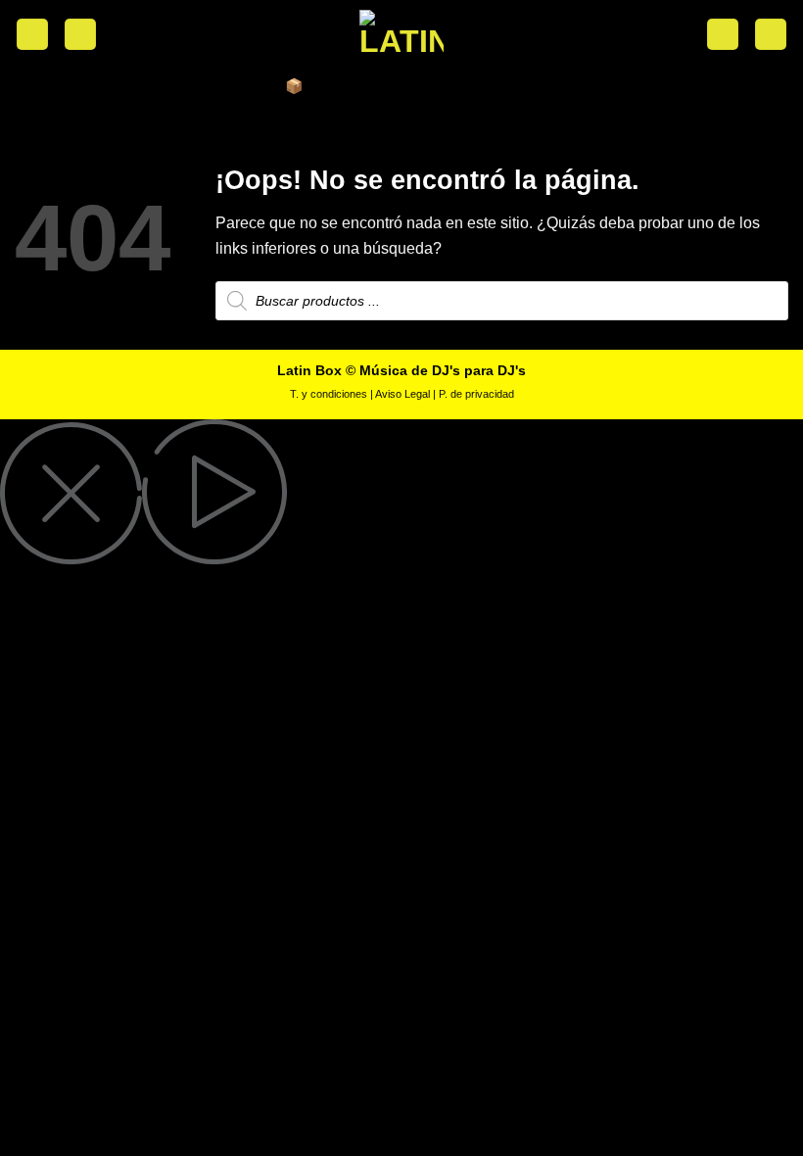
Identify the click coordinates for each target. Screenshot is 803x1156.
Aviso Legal (402, 394)
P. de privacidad (476, 394)
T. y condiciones (328, 394)
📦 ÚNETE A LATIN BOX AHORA (401, 85)
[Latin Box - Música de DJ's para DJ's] (401, 34)
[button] (32, 35)
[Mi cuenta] (80, 35)
